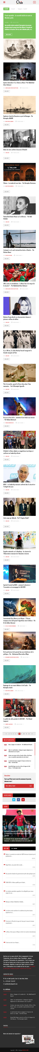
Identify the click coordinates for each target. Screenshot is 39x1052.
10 (23, 734)
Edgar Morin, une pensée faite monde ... (20, 866)
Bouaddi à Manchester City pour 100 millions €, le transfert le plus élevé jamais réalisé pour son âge (18, 833)
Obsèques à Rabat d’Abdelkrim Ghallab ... (20, 903)
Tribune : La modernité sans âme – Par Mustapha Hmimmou (19, 183)
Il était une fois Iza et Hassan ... (20, 943)
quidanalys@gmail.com (11, 984)
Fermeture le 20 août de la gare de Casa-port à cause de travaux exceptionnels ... (20, 923)
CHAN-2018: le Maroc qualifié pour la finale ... (20, 883)
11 (26, 734)
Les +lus (6, 848)
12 (28, 734)
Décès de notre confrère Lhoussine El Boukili (15, 150)
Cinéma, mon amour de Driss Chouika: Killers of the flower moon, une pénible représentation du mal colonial (23, 1006)
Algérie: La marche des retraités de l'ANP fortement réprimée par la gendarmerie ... (21, 856)
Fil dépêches (6, 989)
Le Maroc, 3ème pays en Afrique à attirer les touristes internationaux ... (21, 934)
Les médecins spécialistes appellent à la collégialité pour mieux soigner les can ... (20, 893)
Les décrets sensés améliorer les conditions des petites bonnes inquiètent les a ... (20, 912)
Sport (6, 806)
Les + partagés (14, 848)
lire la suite (8, 34)
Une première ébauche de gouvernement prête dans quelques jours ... (21, 875)
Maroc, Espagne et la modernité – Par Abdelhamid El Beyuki (20, 744)
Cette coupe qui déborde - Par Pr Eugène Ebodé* (16, 518)
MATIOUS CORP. (25, 1050)
